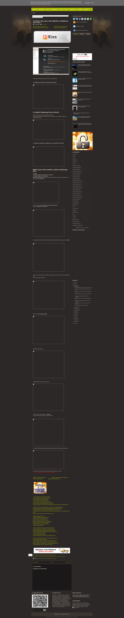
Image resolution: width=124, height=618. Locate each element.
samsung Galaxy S (76, 219)
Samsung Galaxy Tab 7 (77, 189)
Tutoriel (55, 558)
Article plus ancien (68, 562)
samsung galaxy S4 (76, 221)
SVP (59, 556)
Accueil (52, 562)
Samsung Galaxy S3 (65, 596)
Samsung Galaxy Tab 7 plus (77, 191)
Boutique (80, 9)
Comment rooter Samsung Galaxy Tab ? (40, 518)
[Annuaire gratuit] (75, 607)
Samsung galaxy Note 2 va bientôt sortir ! (40, 499)
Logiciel (74, 163)
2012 (75, 285)
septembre (77, 310)
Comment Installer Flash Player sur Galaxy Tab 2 (83, 287)
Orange (84, 603)
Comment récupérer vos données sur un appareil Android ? (85, 79)
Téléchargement (75, 208)
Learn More (87, 2)
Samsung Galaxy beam (77, 199)
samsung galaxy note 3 (77, 223)
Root (48, 9)
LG (39, 556)
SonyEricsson (52, 556)
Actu (34, 12)
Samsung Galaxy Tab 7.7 (77, 193)
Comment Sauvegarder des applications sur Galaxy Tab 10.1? (44, 530)
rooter (74, 214)
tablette (52, 558)
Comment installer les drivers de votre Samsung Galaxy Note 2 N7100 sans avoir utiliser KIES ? (50, 504)
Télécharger (54, 9)
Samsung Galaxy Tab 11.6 (77, 184)
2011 (75, 323)
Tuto (66, 9)
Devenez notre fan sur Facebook (82, 30)
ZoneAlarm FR (75, 606)
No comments (44, 24)
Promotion (83, 596)
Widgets (30, 555)
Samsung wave (75, 204)
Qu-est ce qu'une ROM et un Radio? (39, 534)
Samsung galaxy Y (76, 202)
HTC (37, 556)
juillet (76, 312)
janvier (76, 321)
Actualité (74, 156)
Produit (35, 9)
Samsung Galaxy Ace (76, 165)
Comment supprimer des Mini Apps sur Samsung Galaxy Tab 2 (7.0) (84, 117)
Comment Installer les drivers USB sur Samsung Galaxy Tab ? (44, 535)
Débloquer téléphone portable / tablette (41, 27)
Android (74, 158)
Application (74, 159)
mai (75, 315)
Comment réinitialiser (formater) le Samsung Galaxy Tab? (43, 527)
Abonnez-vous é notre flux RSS (81, 22)
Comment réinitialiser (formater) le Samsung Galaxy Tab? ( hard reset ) (84, 65)
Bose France (86, 605)
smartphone (49, 558)
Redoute (87, 603)
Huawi (56, 556)
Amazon (73, 603)
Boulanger (82, 606)
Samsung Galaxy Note (76, 169)
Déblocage (41, 9)
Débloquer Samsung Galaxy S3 (60, 27)
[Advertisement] (82, 44)
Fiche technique (59, 595)
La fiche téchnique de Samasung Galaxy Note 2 (41, 498)
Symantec (87, 604)
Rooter (67, 595)
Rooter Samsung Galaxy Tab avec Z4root (40, 520)
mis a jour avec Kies (41, 558)
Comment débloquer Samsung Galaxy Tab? (41, 517)
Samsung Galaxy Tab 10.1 (77, 180)
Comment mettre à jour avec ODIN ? (39, 539)
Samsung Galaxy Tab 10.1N (77, 182)
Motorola (44, 556)
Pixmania (83, 604)
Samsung (34, 556)
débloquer (74, 210)
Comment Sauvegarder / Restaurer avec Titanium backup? (44, 529)
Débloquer (54, 595)
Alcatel (48, 556)
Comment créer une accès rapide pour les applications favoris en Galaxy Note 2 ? (48, 508)
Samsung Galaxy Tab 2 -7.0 (77, 186)
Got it (92, 2)
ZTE (61, 556)
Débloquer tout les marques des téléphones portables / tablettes (44, 555)
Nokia (42, 556)
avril (75, 317)
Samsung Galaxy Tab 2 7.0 (57, 602)
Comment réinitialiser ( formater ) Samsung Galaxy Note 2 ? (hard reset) (46, 509)
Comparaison (75, 161)
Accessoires (75, 154)
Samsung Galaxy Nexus (77, 167)
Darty (79, 606)
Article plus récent (35, 562)
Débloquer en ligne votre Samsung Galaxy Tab (41, 522)
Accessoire (73, 9)
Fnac (81, 603)
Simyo (79, 605)
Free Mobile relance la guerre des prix (81, 305)
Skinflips (73, 604)
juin (75, 314)
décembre (76, 286)
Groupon (82, 605)
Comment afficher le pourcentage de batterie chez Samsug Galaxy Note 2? (85, 124)
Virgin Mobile (78, 604)
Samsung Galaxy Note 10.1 (77, 171)
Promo (86, 9)
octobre (76, 308)
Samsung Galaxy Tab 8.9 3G (78, 197)
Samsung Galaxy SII (76, 176)
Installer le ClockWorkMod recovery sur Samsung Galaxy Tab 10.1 (45, 538)
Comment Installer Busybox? (38, 525)
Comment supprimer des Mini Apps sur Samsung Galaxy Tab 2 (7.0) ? (45, 543)
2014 (75, 282)
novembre (76, 307)
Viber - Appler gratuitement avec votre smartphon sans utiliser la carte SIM (85, 86)
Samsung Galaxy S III (76, 174)
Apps (61, 9)
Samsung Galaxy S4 (66, 597)
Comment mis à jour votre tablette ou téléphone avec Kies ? (50, 21)
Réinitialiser (55, 596)
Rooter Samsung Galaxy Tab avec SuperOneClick (42, 521)
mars (76, 318)
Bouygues (78, 603)
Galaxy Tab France (66, 614)
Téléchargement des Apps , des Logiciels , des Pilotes (43, 544)
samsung (45, 558)
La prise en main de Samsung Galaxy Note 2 (41, 500)
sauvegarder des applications (78, 225)
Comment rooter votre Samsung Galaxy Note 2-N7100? (43, 503)
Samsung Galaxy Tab (76, 178)
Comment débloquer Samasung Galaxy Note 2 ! (41, 496)
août (75, 311)
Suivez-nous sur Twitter (80, 26)
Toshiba (63, 556)
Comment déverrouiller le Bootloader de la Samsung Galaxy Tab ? (45, 531)
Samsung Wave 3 (76, 201)
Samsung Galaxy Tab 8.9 (77, 195)
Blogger (87, 227)
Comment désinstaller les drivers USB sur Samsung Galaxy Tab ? (45, 540)
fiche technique (75, 212)
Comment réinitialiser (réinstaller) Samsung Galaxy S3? (84, 106)
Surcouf (86, 606)
